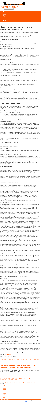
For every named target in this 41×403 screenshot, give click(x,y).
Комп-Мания (9, 6)
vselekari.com (8, 354)
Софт (4, 19)
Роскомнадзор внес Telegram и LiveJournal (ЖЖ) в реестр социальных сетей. (17, 382)
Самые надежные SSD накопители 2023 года (10, 377)
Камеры (4, 20)
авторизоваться (24, 374)
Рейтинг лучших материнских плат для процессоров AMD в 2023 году (16, 380)
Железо (4, 17)
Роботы (4, 14)
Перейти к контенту (4, 1)
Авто (3, 15)
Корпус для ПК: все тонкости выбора (8, 379)
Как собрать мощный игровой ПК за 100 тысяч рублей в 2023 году (15, 378)
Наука (4, 11)
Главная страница (4, 23)
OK (25, 401)
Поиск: (2, 8)
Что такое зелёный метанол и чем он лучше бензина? (19, 359)
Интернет (4, 16)
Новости (4, 393)
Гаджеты (4, 12)
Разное (4, 21)
